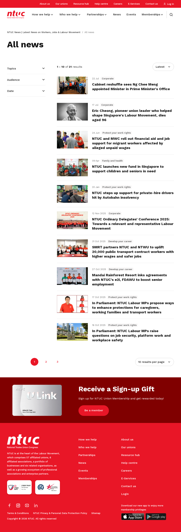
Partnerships (86, 455)
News (82, 462)
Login (125, 494)
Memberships (87, 478)
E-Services (134, 3)
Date (10, 91)
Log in (170, 4)
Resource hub (81, 3)
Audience (13, 79)
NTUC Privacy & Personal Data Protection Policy (60, 513)
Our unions (62, 3)
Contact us (151, 3)
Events (83, 470)
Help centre (101, 3)
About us (45, 3)
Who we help (87, 447)
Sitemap (95, 513)
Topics (11, 68)
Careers (118, 3)
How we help (87, 439)
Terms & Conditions (18, 513)
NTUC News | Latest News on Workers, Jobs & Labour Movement (43, 32)
